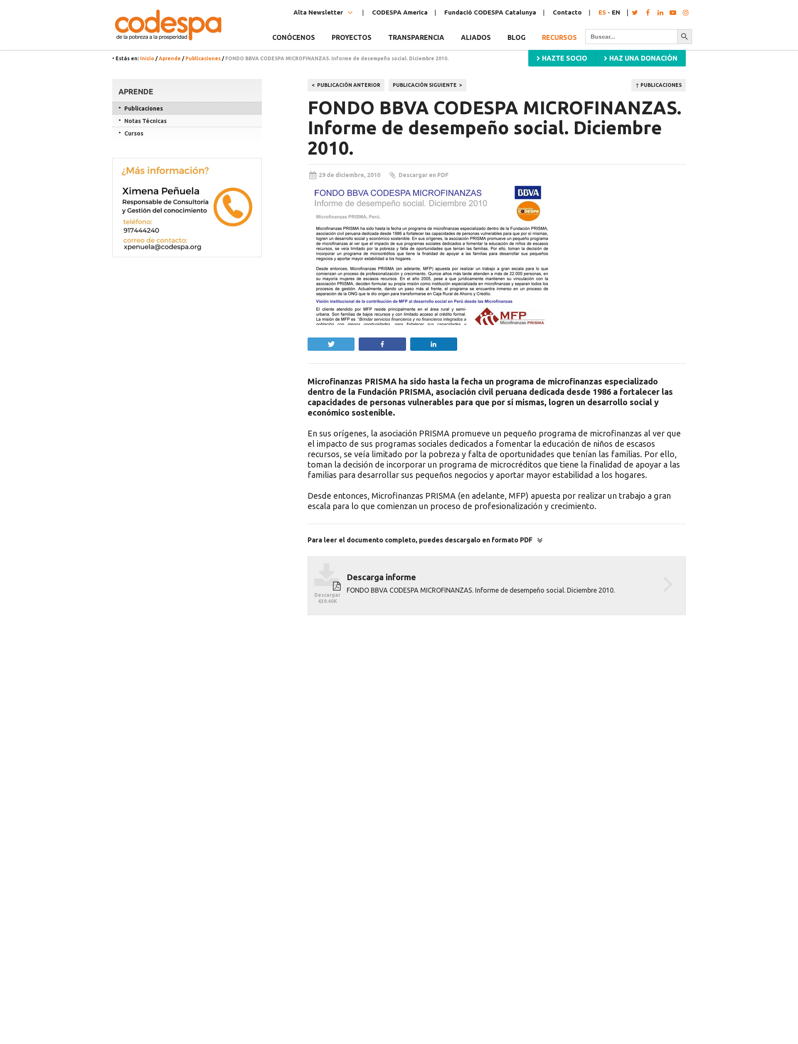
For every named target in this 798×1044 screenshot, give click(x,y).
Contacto (567, 12)
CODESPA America (400, 12)
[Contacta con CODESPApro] (187, 207)
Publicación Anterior (348, 85)
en (616, 12)
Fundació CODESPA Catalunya (490, 12)
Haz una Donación (642, 58)
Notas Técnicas (145, 121)
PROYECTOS (352, 37)
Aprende (170, 58)
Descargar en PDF (423, 175)
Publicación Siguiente (425, 85)
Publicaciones (203, 58)
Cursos (133, 133)
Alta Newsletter (319, 12)
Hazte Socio (563, 58)
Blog (516, 37)
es (602, 12)
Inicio (147, 58)
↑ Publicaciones (658, 85)
